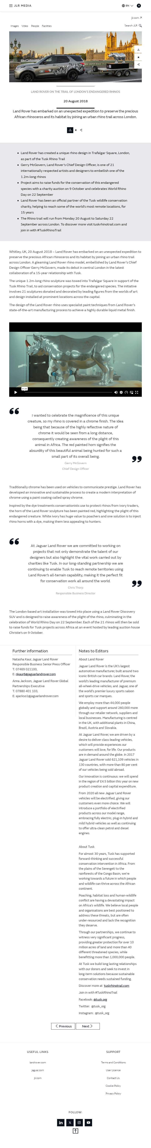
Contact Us (113, 1078)
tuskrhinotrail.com (116, 986)
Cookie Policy (113, 1085)
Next (85, 1026)
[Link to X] (70, 1122)
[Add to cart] (76, 130)
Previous (65, 1026)
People (35, 26)
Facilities (47, 26)
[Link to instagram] (79, 1122)
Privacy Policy (113, 1093)
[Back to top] (75, 1131)
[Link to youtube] (88, 1122)
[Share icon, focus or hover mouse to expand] (81, 130)
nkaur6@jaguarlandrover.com (36, 674)
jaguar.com (38, 1070)
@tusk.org (100, 999)
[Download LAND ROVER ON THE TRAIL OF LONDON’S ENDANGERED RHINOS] (138, 49)
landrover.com (38, 1062)
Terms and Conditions (113, 1062)
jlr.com (37, 1078)
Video (25, 26)
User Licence (113, 1070)
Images (15, 26)
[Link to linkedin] (60, 1122)
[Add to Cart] (138, 57)
